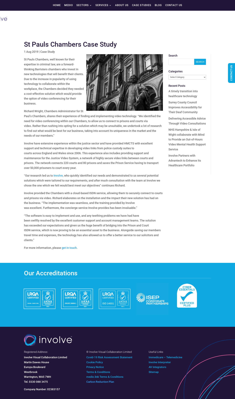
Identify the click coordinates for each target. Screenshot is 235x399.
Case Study (47, 51)
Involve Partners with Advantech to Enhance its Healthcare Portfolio (184, 160)
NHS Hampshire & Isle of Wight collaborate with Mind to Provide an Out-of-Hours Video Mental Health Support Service (187, 139)
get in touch (69, 247)
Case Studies (141, 5)
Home (57, 5)
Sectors (82, 5)
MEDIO (68, 5)
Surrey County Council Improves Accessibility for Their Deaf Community (185, 107)
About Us (122, 5)
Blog (158, 5)
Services (101, 5)
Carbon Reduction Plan (100, 381)
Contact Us (173, 5)
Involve (58, 175)
